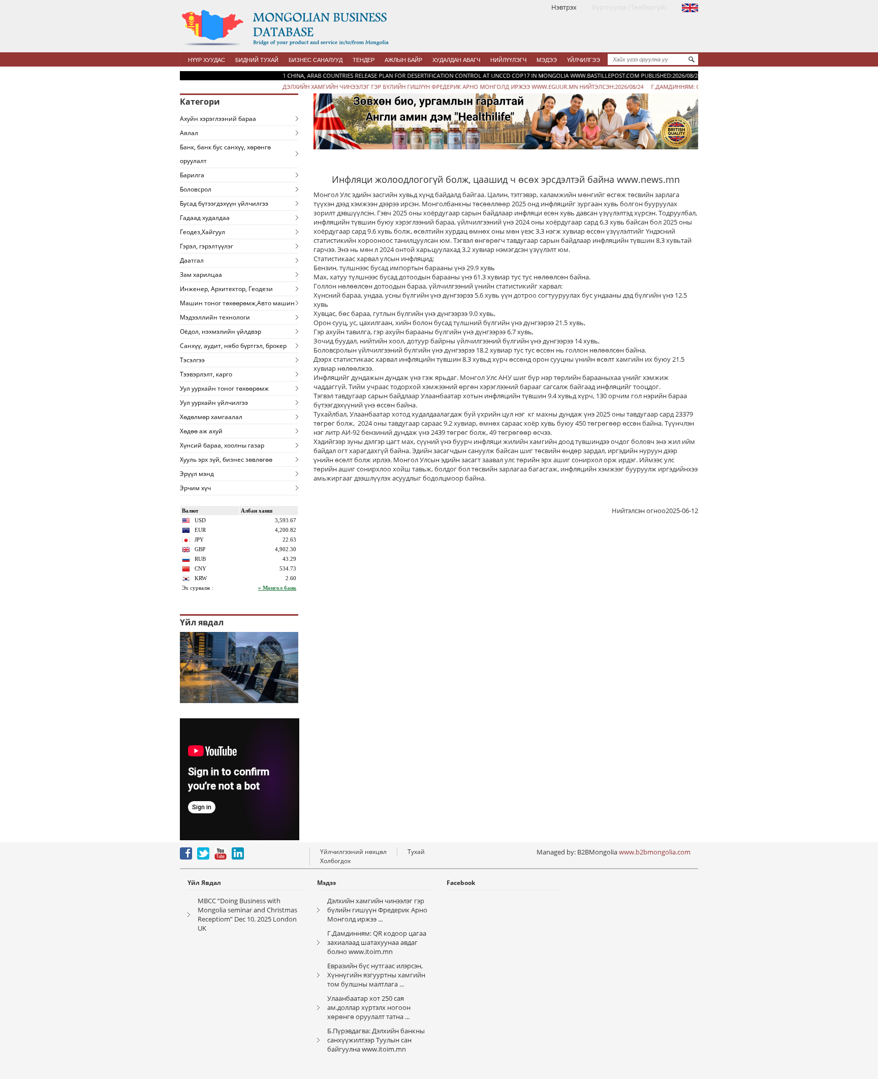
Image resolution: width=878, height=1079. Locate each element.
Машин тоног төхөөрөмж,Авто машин (237, 303)
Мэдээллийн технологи (215, 317)
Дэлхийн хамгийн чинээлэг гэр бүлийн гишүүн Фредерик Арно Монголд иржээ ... (377, 910)
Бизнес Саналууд (315, 60)
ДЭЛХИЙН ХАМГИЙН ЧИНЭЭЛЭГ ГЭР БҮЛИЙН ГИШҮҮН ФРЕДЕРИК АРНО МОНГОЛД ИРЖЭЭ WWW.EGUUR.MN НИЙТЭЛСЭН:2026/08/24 (435, 86)
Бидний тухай (256, 60)
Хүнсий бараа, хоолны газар (222, 445)
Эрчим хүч (195, 488)
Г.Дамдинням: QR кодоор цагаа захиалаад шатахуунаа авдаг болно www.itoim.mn (376, 942)
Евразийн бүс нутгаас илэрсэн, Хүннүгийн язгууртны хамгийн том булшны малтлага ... (376, 975)
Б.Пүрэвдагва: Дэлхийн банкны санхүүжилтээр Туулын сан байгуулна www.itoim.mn (376, 1040)
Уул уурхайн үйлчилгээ (214, 402)
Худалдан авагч (456, 60)
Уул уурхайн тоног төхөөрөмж (224, 388)
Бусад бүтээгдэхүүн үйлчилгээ (224, 203)
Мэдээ (547, 60)
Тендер (363, 60)
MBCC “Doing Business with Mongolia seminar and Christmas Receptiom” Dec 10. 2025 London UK (247, 914)
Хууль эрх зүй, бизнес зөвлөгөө (226, 459)
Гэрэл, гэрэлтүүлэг (206, 246)
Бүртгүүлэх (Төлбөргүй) (629, 7)
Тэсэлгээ (192, 360)
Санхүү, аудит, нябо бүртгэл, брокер (233, 345)
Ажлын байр (403, 60)
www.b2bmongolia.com (655, 851)
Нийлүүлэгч (508, 60)
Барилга (192, 175)
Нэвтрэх (564, 7)
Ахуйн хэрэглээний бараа (218, 118)
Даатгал (192, 260)
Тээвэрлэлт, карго (206, 374)
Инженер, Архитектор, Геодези (226, 288)
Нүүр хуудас (206, 60)
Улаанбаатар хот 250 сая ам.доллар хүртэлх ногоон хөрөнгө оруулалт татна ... (369, 1007)
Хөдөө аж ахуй (201, 431)
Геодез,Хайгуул (202, 232)
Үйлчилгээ (583, 60)
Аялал (189, 133)
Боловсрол (195, 189)
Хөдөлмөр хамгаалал (211, 416)
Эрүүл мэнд (197, 473)
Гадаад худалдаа (205, 217)
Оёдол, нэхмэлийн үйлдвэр (220, 331)
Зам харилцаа (201, 274)
